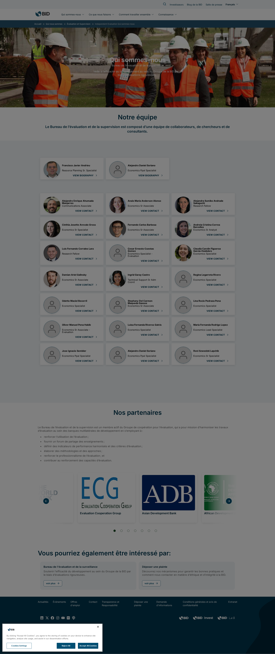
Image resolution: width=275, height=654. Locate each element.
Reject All (66, 646)
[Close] (98, 627)
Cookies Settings (19, 646)
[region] (52, 638)
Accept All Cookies (88, 646)
